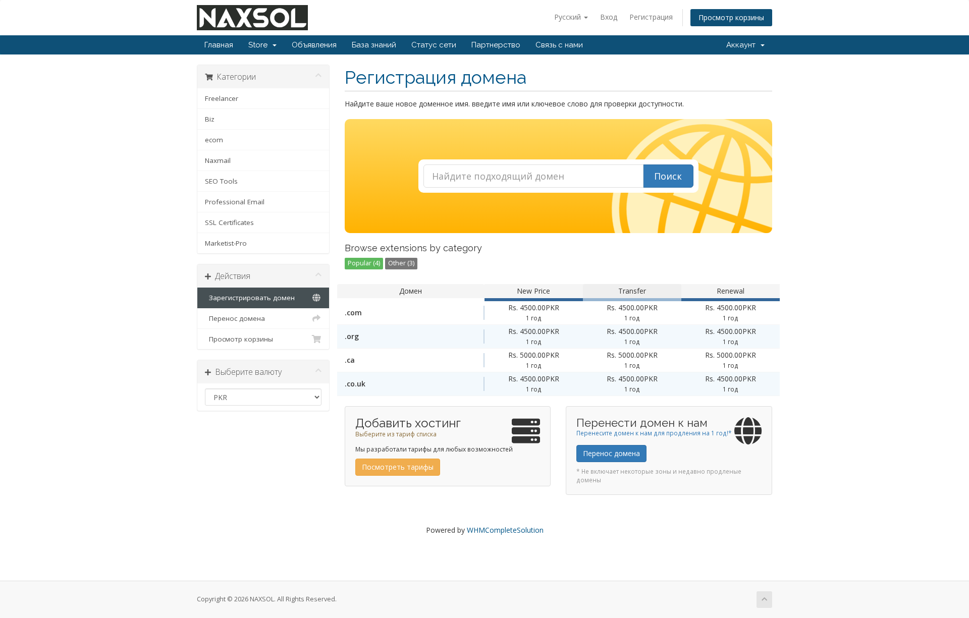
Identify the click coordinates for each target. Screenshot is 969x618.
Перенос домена (235, 318)
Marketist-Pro (226, 243)
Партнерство (495, 44)
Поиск (668, 176)
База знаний (374, 44)
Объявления (314, 44)
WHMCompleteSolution (505, 530)
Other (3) (401, 263)
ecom (214, 139)
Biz (209, 119)
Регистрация (651, 17)
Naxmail (218, 160)
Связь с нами (559, 44)
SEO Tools (221, 181)
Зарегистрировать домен (250, 297)
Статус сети (433, 44)
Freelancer (221, 98)
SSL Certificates (229, 222)
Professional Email (234, 201)
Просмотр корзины (731, 17)
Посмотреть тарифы (398, 467)
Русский (568, 17)
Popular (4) (364, 263)
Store (260, 44)
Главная (218, 44)
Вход (608, 17)
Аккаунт (743, 44)
